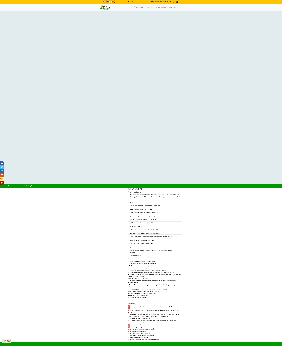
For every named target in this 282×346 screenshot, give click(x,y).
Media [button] (170, 7)
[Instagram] (173, 2)
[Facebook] (170, 2)
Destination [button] (150, 7)
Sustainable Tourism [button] (161, 7)
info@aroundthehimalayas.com (138, 2)
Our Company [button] (140, 7)
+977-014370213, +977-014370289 (159, 2)
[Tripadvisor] (177, 2)
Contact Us (177, 7)
